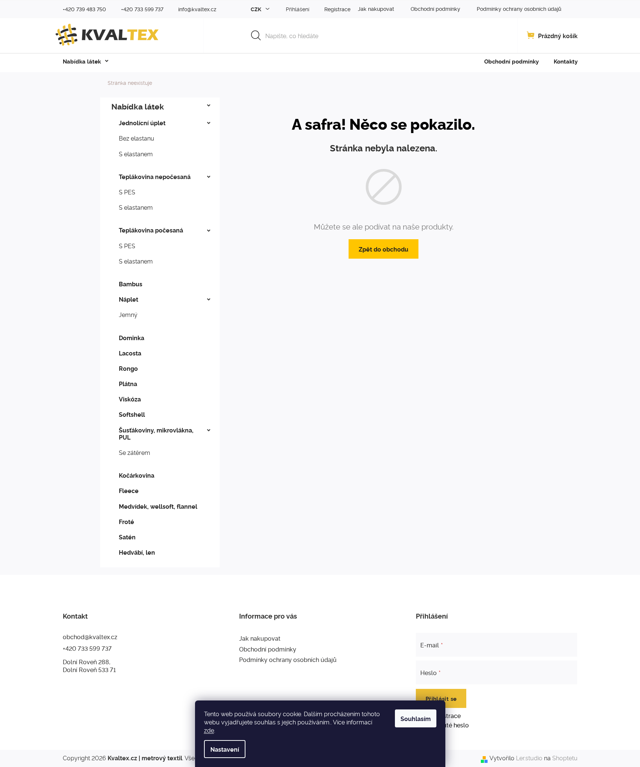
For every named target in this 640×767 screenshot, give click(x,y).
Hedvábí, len (137, 552)
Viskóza (130, 399)
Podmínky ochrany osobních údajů (519, 8)
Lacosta (130, 353)
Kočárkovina (136, 475)
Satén (127, 537)
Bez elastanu (136, 138)
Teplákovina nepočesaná (155, 176)
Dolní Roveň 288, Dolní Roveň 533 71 (89, 665)
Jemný (128, 314)
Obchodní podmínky (435, 8)
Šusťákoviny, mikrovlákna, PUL (156, 433)
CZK (256, 8)
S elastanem (136, 154)
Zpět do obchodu (383, 249)
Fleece (129, 490)
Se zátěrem (134, 452)
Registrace (337, 8)
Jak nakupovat (376, 8)
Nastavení (224, 749)
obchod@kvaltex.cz (90, 636)
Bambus (130, 284)
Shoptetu (565, 758)
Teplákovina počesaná (151, 230)
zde (209, 730)
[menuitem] (81, 61)
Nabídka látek (137, 106)
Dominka (131, 337)
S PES (127, 192)
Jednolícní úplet (142, 122)
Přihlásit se (441, 698)
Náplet (128, 299)
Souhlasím (416, 718)
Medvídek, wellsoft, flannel (158, 506)
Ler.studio (529, 758)
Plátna (128, 383)
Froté (126, 521)
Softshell (132, 414)
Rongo (128, 368)
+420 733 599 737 (87, 648)
